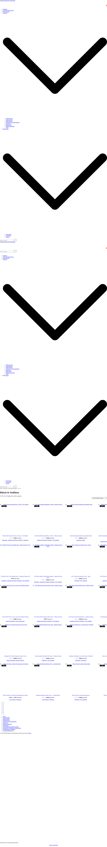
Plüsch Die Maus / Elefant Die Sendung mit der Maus (15, 695)
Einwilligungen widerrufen (9, 729)
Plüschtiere (4, 540)
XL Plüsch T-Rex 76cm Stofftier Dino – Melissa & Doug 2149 (15, 576)
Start (1, 488)
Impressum (8, 123)
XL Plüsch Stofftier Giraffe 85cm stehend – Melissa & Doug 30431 (48, 577)
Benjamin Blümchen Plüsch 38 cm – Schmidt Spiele (48, 695)
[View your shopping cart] (1, 6)
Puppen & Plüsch (20, 660)
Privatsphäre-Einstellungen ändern (11, 726)
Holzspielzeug (103, 541)
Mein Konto (6, 129)
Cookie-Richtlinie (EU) (8, 730)
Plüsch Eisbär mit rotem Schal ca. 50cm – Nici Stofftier (15, 535)
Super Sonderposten (20, 621)
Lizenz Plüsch (12, 699)
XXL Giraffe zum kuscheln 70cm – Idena (80, 576)
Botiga (29, 733)
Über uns (5, 13)
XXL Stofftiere (55, 540)
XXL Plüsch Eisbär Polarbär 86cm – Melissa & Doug (80, 616)
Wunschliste (8, 234)
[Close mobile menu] (0, 253)
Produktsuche (6, 11)
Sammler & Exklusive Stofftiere (15, 540)
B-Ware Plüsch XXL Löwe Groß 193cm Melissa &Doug (15, 616)
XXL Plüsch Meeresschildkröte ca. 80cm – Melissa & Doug (48, 535)
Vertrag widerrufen (53, 845)
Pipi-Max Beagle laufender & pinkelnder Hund (81, 535)
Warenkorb (8, 235)
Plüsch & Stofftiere (12, 488)
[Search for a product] (1, 2)
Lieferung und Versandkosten (12, 122)
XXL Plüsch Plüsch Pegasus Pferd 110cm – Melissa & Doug (48, 616)
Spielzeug (5, 488)
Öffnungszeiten (9, 118)
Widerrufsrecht (9, 121)
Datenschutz (9, 125)
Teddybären (25, 540)
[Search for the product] (15, 240)
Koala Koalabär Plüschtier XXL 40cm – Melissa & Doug (48, 656)
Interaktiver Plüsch (81, 540)
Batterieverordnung (10, 126)
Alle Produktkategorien (8, 10)
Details (15, 533)
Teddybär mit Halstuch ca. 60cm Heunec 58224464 (81, 656)
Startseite (5, 9)
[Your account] (1, 4)
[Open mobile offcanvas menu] (0, 243)
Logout (7, 237)
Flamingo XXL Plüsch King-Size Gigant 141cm (15, 656)
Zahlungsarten (9, 119)
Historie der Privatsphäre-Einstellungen (12, 728)
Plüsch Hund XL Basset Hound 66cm (81, 695)
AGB (7, 127)
